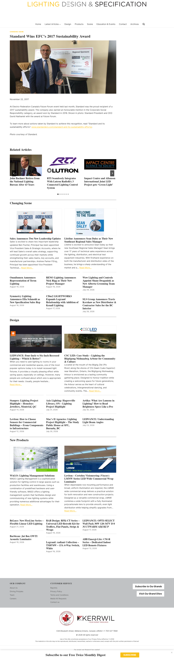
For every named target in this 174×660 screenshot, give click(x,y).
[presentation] (26, 165)
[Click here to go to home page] (21, 24)
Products (79, 24)
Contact (123, 24)
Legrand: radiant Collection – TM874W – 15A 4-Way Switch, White (63, 545)
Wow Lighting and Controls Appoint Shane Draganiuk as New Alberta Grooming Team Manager (99, 282)
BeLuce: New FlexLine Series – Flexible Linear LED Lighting (27, 522)
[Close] (171, 652)
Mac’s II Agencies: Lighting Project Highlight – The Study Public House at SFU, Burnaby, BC (62, 424)
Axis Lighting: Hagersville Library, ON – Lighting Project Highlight (60, 403)
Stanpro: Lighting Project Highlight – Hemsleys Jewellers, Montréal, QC (24, 403)
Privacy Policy (56, 591)
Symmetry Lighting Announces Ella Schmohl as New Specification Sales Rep (25, 299)
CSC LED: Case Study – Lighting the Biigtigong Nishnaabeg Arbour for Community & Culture (89, 358)
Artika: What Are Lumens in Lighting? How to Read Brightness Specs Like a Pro (98, 403)
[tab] (58, 194)
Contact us (54, 602)
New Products (19, 440)
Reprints (53, 588)
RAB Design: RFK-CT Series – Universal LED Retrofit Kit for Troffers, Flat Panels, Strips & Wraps (63, 525)
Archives (134, 24)
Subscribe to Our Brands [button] (148, 586)
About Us (13, 588)
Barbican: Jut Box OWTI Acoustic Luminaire (23, 538)
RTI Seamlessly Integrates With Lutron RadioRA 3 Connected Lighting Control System (62, 183)
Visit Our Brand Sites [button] (150, 593)
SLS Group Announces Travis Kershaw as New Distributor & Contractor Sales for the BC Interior (99, 304)
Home (38, 24)
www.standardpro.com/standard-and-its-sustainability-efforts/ (61, 127)
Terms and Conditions (59, 595)
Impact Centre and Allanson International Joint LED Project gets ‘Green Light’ (99, 181)
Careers (13, 598)
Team (12, 595)
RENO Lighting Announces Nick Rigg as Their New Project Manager (61, 280)
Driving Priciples (16, 591)
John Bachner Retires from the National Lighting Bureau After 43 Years (25, 181)
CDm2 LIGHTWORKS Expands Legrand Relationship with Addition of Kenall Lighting (62, 301)
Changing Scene (17, 32)
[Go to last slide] (14, 173)
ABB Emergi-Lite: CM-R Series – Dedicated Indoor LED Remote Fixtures (97, 542)
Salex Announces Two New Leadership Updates (35, 238)
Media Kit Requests (58, 598)
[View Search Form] (143, 24)
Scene (90, 24)
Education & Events (106, 24)
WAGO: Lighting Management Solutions (32, 475)
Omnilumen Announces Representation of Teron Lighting (23, 280)
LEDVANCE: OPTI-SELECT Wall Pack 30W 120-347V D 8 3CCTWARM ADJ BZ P (99, 523)
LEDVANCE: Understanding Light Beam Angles (98, 421)
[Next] (112, 173)
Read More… (27, 267)
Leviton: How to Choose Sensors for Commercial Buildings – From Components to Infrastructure (26, 424)
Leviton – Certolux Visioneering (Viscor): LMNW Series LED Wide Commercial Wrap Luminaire (88, 478)
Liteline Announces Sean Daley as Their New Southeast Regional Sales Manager (88, 240)
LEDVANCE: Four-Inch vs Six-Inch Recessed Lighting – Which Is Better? (34, 357)
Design (67, 24)
